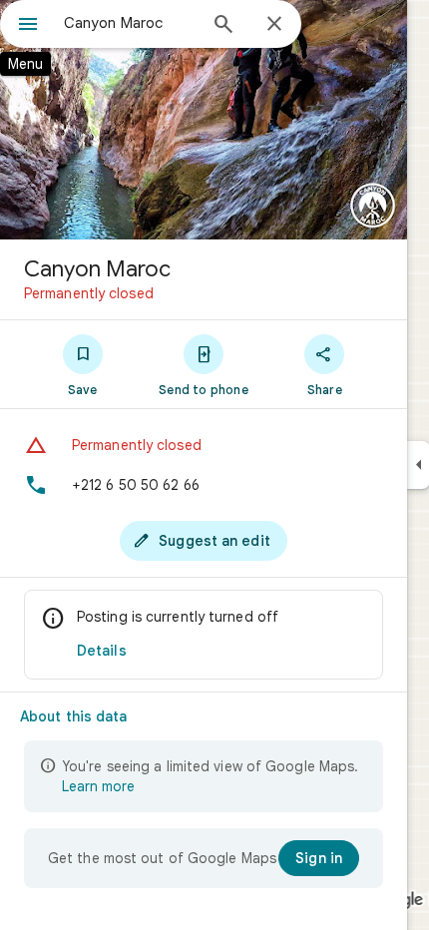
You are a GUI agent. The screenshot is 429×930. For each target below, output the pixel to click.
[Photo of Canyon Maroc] (203, 119)
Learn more (98, 786)
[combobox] (130, 23)
